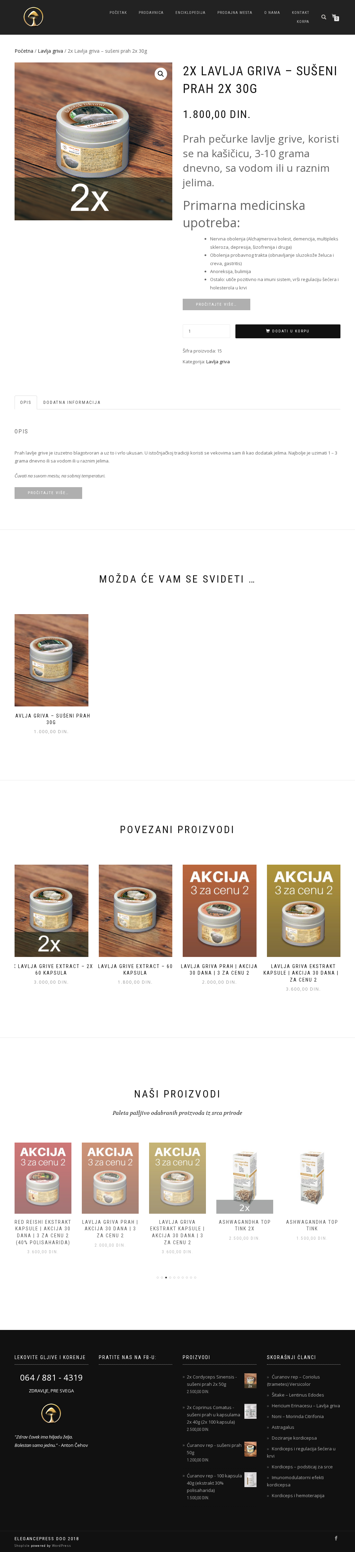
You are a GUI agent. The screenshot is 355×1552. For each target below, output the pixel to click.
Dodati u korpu (291, 331)
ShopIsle (23, 1545)
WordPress (61, 1545)
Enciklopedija (190, 12)
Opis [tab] (26, 402)
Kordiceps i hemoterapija (298, 1495)
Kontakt (300, 12)
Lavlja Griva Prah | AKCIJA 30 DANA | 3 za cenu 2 (110, 1228)
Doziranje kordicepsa (294, 1438)
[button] (161, 74)
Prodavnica (151, 12)
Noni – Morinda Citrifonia (298, 1416)
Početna (24, 51)
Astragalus (283, 1427)
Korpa (303, 21)
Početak (118, 12)
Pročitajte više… (216, 304)
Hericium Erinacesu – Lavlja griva (306, 1405)
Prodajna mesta (234, 12)
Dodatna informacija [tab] (72, 402)
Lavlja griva (50, 51)
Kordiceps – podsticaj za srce (302, 1467)
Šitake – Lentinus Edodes (298, 1395)
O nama (272, 12)
